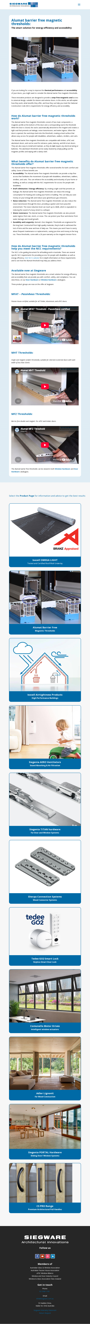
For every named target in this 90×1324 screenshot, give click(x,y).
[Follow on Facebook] (37, 1256)
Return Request (45, 1313)
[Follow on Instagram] (47, 1256)
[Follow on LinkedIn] (53, 1256)
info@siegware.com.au (45, 1299)
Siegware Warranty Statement (45, 1310)
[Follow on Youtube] (42, 1256)
